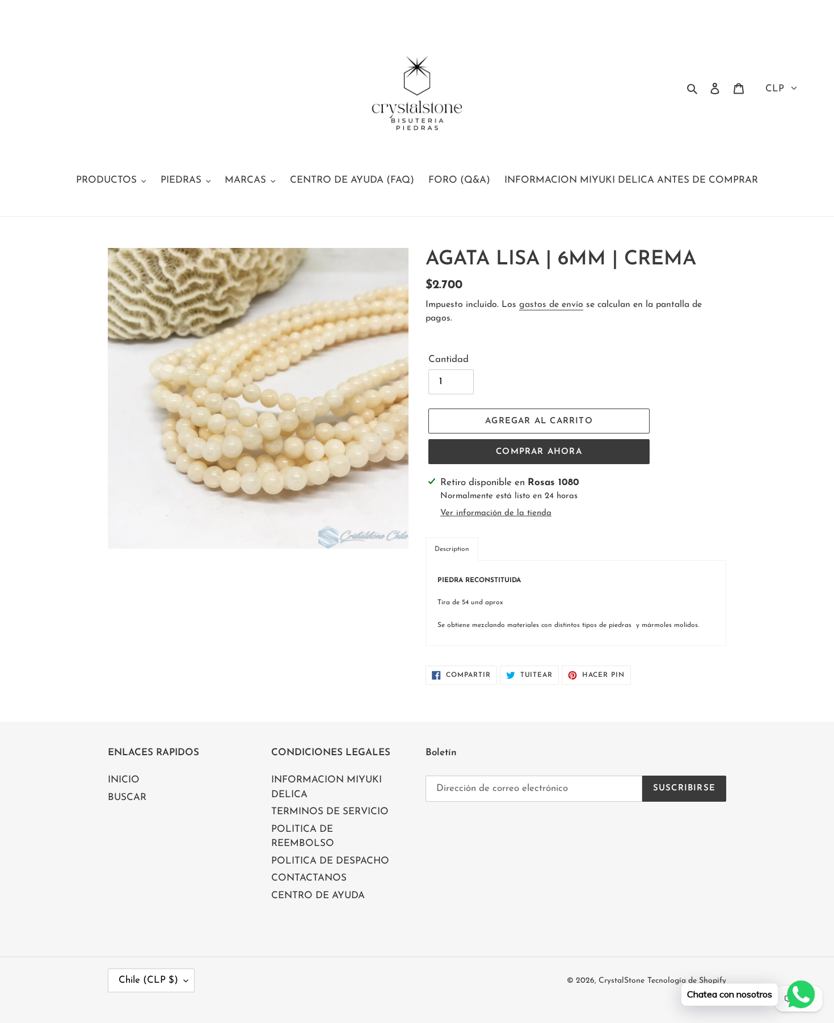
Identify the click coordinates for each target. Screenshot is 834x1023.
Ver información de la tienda (495, 513)
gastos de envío (551, 304)
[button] (452, 549)
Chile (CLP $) (148, 980)
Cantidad (448, 359)
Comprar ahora (539, 452)
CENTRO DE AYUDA (318, 895)
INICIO (124, 780)
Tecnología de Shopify (686, 980)
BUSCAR (127, 797)
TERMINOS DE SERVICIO (330, 811)
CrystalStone (622, 980)
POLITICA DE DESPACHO (330, 861)
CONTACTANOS (309, 878)
